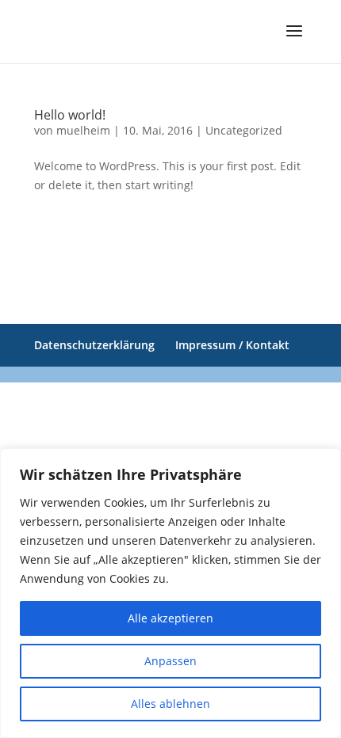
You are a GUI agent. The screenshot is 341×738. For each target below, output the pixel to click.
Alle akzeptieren (170, 618)
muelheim (83, 130)
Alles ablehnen (170, 703)
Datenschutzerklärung (94, 344)
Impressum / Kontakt (232, 344)
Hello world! (69, 115)
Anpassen (170, 660)
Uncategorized (243, 130)
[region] (170, 593)
